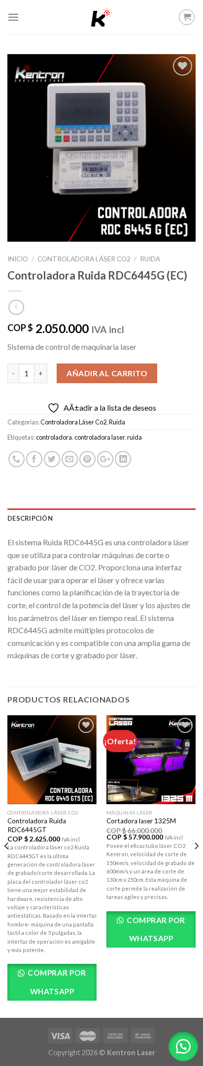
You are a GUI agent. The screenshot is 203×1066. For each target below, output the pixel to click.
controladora (54, 437)
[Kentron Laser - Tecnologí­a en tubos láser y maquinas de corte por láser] (101, 17)
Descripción (30, 518)
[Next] (196, 865)
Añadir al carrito (107, 373)
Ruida (150, 259)
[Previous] (7, 865)
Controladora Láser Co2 (84, 259)
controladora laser (99, 437)
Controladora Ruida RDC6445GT (36, 825)
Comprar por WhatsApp (56, 981)
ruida (134, 437)
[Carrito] (187, 17)
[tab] (101, 518)
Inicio (17, 259)
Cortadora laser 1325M (141, 821)
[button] (183, 1046)
